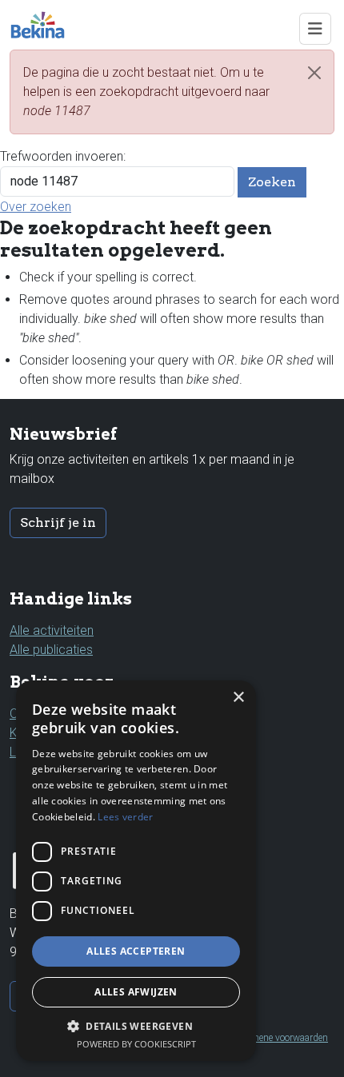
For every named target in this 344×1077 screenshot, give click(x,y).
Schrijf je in (58, 522)
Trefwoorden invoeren (61, 156)
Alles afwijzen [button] (136, 992)
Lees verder (125, 817)
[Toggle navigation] (315, 29)
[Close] (314, 72)
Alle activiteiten (52, 630)
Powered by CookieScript (136, 1044)
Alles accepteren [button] (135, 951)
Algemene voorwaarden (280, 1037)
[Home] (44, 24)
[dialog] (136, 870)
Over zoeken (35, 206)
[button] (136, 1026)
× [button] (238, 698)
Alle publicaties (51, 649)
